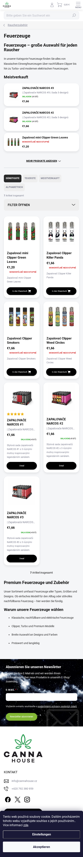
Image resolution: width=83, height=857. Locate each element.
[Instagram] (26, 798)
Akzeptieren (41, 847)
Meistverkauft (50, 178)
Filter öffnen (19, 205)
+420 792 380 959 (22, 788)
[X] (17, 798)
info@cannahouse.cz (24, 780)
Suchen (74, 15)
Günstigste (12, 178)
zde (25, 825)
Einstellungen (41, 834)
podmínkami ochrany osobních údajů (57, 706)
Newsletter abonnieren (21, 716)
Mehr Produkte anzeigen (41, 161)
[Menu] (78, 5)
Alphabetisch (14, 187)
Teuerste (30, 178)
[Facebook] (7, 798)
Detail (21, 466)
